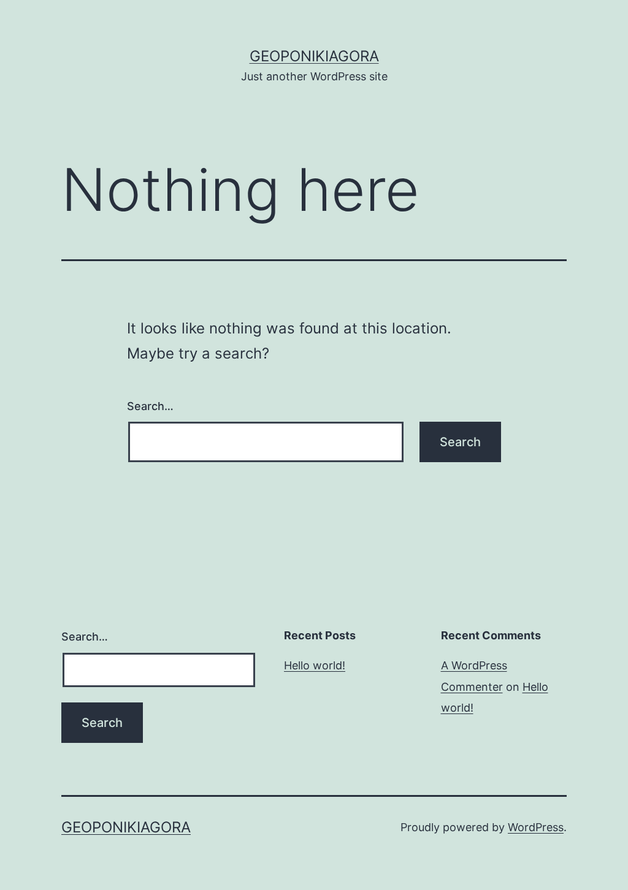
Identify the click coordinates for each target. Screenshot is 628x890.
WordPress (536, 827)
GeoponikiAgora (314, 56)
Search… (150, 406)
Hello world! (314, 665)
